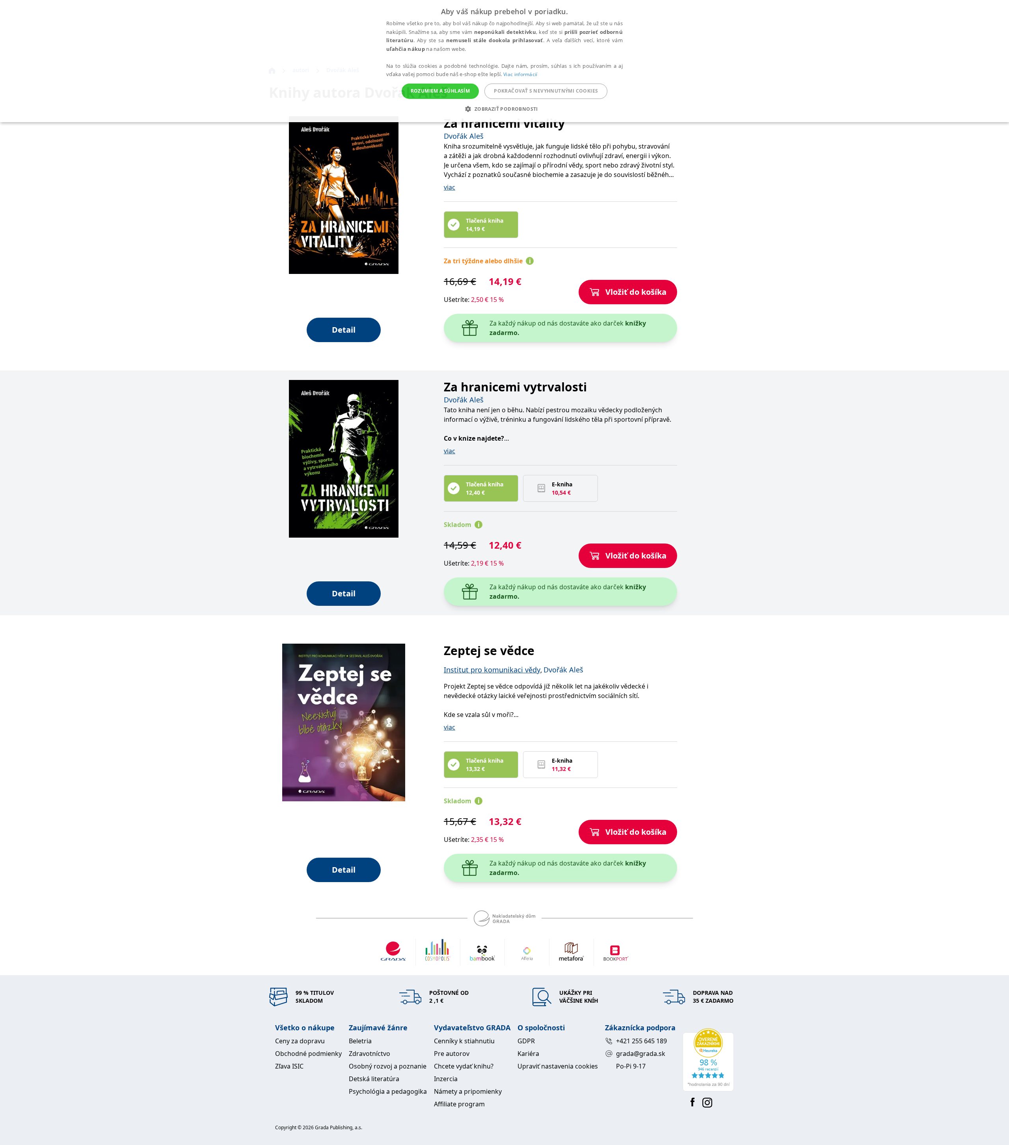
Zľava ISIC (289, 1066)
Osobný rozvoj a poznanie (387, 1066)
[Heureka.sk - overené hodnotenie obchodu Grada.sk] (708, 1059)
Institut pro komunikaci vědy (492, 669)
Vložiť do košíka (635, 292)
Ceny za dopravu (300, 1041)
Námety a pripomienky (468, 1091)
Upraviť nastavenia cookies (558, 1066)
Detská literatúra (374, 1078)
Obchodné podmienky (308, 1053)
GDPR (526, 1041)
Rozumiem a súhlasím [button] (440, 91)
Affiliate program (459, 1104)
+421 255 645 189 (641, 1041)
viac (449, 187)
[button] (504, 109)
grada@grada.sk (640, 1053)
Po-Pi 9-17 (631, 1066)
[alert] (504, 61)
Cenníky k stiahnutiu (464, 1041)
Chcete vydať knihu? (463, 1066)
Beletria (360, 1041)
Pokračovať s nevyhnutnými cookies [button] (546, 91)
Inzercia (446, 1078)
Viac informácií (520, 74)
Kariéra (528, 1053)
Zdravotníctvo (369, 1053)
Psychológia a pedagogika (388, 1091)
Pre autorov (451, 1053)
